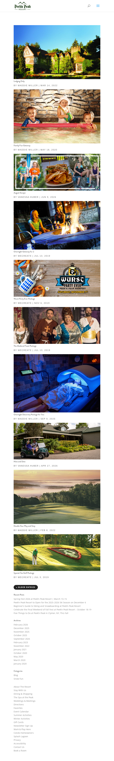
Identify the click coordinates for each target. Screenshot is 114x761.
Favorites (18, 708)
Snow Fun (18, 678)
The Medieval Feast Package (25, 345)
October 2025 (20, 635)
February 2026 (21, 624)
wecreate (25, 256)
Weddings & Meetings (24, 701)
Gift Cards (19, 722)
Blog (16, 675)
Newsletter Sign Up (23, 725)
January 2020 (20, 663)
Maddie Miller (28, 85)
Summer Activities (23, 715)
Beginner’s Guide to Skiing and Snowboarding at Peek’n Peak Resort (47, 606)
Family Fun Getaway (22, 145)
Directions (19, 704)
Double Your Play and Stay (24, 525)
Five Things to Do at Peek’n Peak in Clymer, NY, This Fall (41, 613)
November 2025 (21, 631)
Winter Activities (22, 718)
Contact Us (19, 747)
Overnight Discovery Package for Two (29, 414)
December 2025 (21, 628)
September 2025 (22, 638)
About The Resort (22, 686)
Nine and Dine (19, 461)
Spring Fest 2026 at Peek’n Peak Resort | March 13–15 (40, 599)
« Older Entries (25, 587)
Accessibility (20, 743)
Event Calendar (21, 711)
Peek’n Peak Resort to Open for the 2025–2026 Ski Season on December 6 (50, 602)
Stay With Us (20, 690)
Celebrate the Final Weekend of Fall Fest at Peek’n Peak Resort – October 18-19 (52, 609)
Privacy (17, 740)
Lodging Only (19, 81)
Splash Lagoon (21, 736)
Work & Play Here (22, 729)
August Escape (20, 192)
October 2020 (20, 653)
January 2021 (20, 649)
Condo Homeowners (24, 732)
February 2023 (21, 642)
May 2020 (18, 656)
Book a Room (20, 750)
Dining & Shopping (23, 693)
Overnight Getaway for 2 (24, 251)
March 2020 (19, 660)
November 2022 (21, 646)
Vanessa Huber (28, 197)
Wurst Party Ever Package (24, 298)
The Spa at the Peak (23, 697)
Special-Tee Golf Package (24, 572)
